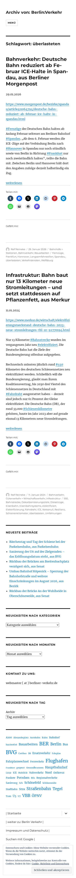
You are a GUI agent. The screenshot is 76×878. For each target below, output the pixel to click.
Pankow (10, 777)
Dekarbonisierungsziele (35, 502)
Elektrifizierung (15, 509)
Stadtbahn (11, 789)
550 (66, 498)
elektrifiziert (49, 505)
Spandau (59, 256)
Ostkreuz (58, 772)
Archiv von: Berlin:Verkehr (34, 12)
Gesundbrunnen (34, 767)
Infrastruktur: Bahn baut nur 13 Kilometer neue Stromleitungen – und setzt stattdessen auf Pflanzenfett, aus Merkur (38, 287)
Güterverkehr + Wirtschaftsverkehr (25, 498)
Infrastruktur (53, 498)
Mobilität (23, 773)
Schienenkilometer (17, 513)
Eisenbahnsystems (30, 505)
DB (29, 753)
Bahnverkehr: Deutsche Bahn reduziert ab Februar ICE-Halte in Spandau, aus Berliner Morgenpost (37, 71)
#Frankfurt (55, 153)
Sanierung (11, 782)
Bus (65, 744)
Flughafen (57, 761)
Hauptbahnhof (56, 767)
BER (44, 744)
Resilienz (60, 509)
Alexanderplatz (20, 737)
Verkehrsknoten (31, 260)
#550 (59, 364)
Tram (8, 796)
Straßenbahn (39, 788)
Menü (12, 22)
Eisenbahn (12, 505)
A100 (9, 737)
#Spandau (13, 138)
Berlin (55, 744)
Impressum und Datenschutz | (27, 830)
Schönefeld (32, 783)
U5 (14, 796)
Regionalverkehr (46, 777)
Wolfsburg (47, 260)
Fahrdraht (30, 509)
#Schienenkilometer (37, 409)
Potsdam (23, 777)
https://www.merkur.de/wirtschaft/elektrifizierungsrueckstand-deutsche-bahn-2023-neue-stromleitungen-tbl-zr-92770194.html (38, 325)
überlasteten (13, 260)
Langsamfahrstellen (41, 256)
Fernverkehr (37, 761)
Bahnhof (54, 737)
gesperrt (20, 767)
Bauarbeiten (41, 253)
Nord (48, 772)
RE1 (33, 778)
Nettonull (48, 509)
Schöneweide (49, 783)
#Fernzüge (13, 129)
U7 (19, 796)
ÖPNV (37, 796)
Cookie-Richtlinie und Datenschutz (50, 863)
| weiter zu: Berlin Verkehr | (24, 822)
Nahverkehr (36, 772)
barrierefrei (11, 744)
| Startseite (13, 813)
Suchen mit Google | (20, 839)
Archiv (10, 712)
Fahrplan (56, 753)
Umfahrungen (53, 513)
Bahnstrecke (13, 502)
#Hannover (14, 148)
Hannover (23, 256)
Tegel (58, 789)
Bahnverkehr (25, 253)
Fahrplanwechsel (17, 761)
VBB (26, 795)
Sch (21, 783)
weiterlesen (14, 183)
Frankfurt (11, 256)
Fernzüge (57, 253)
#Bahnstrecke (40, 340)
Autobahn (35, 737)
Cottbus (22, 753)
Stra (22, 789)
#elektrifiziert (48, 344)
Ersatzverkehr (41, 753)
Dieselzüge (56, 502)
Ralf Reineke (18, 249)
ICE (39, 509)
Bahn (45, 737)
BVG (11, 752)
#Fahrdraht (14, 394)
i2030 (8, 773)
